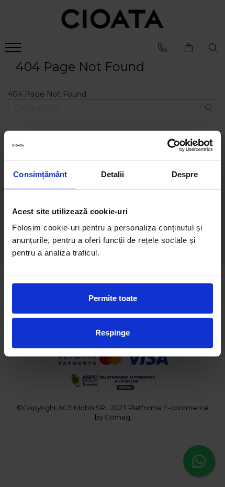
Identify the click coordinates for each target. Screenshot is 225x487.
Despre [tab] (185, 174)
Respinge (112, 332)
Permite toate (112, 298)
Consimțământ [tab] (40, 174)
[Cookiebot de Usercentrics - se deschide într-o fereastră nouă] (167, 145)
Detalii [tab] (113, 174)
